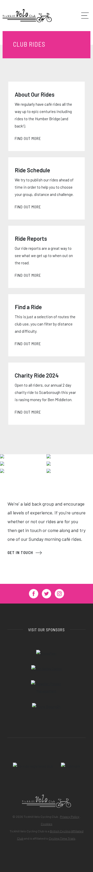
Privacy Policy (69, 816)
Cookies (46, 824)
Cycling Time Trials (62, 838)
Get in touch (20, 552)
